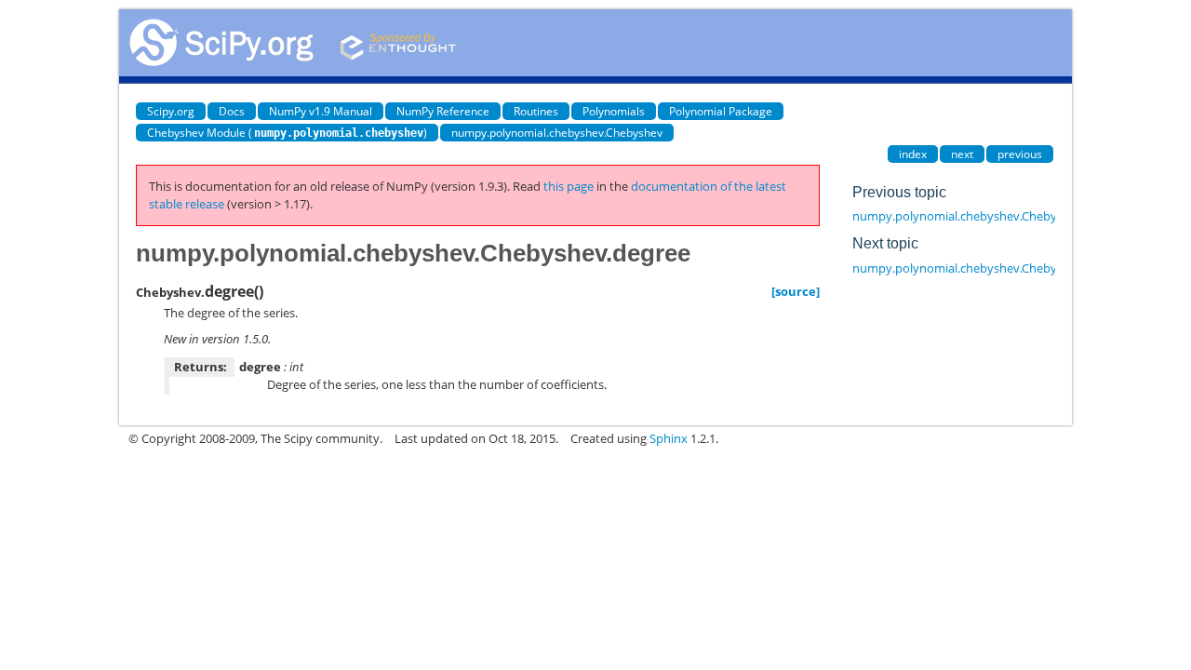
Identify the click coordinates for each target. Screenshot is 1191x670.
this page (568, 186)
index (913, 154)
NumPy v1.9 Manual (320, 111)
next (962, 154)
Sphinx (668, 438)
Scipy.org (170, 111)
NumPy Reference (442, 111)
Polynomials (613, 111)
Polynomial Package (720, 111)
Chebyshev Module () (287, 133)
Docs (232, 111)
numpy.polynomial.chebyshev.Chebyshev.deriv (983, 268)
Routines (536, 111)
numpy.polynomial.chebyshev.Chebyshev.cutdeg (988, 216)
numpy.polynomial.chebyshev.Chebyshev (556, 133)
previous (1019, 154)
